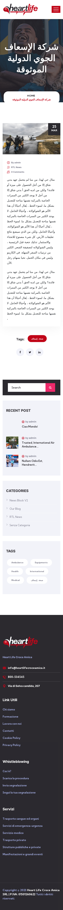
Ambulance (17, 562)
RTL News (16, 167)
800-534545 (16, 677)
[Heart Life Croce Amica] (20, 9)
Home (31, 95)
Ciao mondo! (30, 426)
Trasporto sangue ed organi (21, 818)
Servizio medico (13, 833)
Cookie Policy (11, 738)
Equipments (41, 562)
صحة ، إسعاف (37, 338)
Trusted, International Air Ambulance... (38, 444)
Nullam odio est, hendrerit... (32, 462)
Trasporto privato (14, 840)
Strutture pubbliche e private (22, 847)
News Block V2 (19, 500)
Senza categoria (20, 525)
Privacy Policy (11, 745)
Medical (15, 580)
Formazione (10, 716)
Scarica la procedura (16, 778)
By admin (16, 162)
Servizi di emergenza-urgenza (23, 825)
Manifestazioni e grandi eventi (23, 854)
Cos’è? (7, 771)
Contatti (8, 730)
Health (15, 571)
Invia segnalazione (15, 785)
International (37, 571)
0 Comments (17, 172)
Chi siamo (9, 709)
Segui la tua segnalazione (19, 792)
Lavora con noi (12, 723)
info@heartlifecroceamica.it (26, 668)
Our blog (15, 508)
